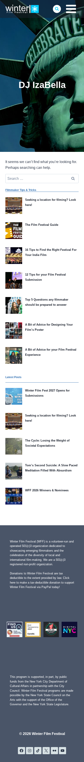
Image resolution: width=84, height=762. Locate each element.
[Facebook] (21, 750)
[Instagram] (29, 750)
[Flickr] (54, 750)
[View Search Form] (57, 9)
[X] (46, 750)
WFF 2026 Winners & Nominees (47, 490)
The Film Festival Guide (41, 224)
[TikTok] (37, 750)
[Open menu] (71, 9)
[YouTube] (62, 750)
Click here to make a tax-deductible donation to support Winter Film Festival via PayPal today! (42, 582)
